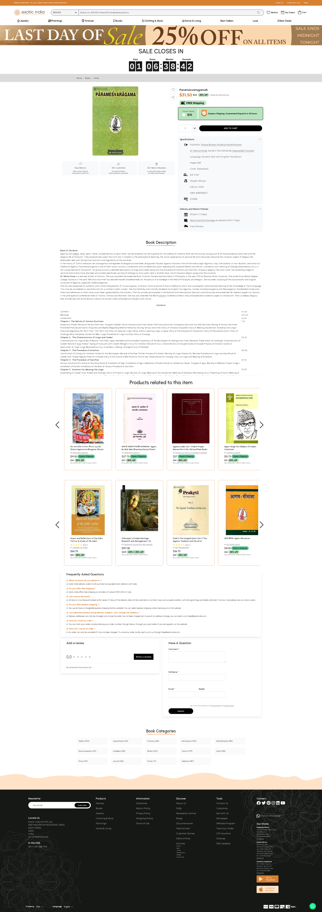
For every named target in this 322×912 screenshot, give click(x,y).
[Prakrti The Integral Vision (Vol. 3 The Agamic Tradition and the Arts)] (190, 534)
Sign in (279, 3)
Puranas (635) (153, 741)
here (131, 624)
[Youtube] (283, 804)
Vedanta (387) (188, 761)
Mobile (202, 689)
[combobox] (167, 13)
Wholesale (222, 818)
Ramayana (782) (189, 741)
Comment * (174, 649)
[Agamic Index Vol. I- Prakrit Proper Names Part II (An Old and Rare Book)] (190, 442)
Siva (79, 344)
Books (87, 78)
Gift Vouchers (223, 833)
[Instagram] (273, 804)
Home (79, 78)
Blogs (179, 818)
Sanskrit (162, 295)
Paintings (101, 823)
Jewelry (100, 813)
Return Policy (143, 808)
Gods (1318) (221, 751)
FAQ (306, 3)
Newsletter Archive (186, 813)
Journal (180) (118, 761)
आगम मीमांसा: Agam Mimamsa (237, 538)
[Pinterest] (269, 804)
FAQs (179, 808)
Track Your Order (225, 828)
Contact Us (222, 803)
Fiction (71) (151, 761)
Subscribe (82, 805)
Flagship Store (263, 827)
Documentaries (184, 823)
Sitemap (220, 838)
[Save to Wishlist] (173, 90)
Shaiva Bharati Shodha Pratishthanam (221, 145)
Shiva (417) (83, 761)
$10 (189, 114)
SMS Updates (223, 843)
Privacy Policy (229, 706)
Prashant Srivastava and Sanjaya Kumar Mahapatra (137, 546)
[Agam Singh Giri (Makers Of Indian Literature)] (242, 442)
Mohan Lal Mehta (182, 453)
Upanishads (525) (120, 741)
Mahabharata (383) (224, 741)
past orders (152, 624)
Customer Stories (185, 833)
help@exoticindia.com (197, 616)
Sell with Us (222, 813)
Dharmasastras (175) (87, 751)
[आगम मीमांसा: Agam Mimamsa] (242, 534)
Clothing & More (104, 818)
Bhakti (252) (152, 751)
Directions (260, 839)
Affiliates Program (225, 823)
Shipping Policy (144, 818)
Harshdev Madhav (80, 453)
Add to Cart (231, 128)
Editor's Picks (183, 838)
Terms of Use (215, 706)
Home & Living (103, 828)
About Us (181, 803)
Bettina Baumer (182, 547)
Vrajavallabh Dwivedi (243, 151)
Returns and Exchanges (202, 220)
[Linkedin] (278, 804)
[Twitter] (264, 804)
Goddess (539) (119, 751)
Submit (180, 711)
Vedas (76, 254)
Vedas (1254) (83, 741)
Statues (100, 803)
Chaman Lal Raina (80, 547)
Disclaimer (141, 803)
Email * (172, 689)
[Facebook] (259, 804)
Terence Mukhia (233, 453)
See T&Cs (85, 173)
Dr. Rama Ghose (198, 151)
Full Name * (174, 672)
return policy (250, 600)
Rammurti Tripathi (132, 453)
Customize (222, 808)
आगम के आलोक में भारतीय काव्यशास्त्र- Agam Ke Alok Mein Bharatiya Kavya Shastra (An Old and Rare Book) (139, 449)
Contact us (293, 3)
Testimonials (183, 828)
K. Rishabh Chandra (199, 453)
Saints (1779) (187, 751)
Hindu (96, 78)
